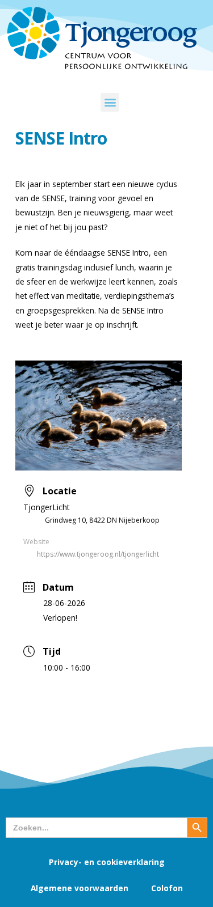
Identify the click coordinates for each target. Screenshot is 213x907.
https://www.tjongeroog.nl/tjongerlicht (98, 554)
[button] (110, 102)
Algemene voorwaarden (79, 888)
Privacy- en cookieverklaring (107, 862)
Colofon (167, 888)
